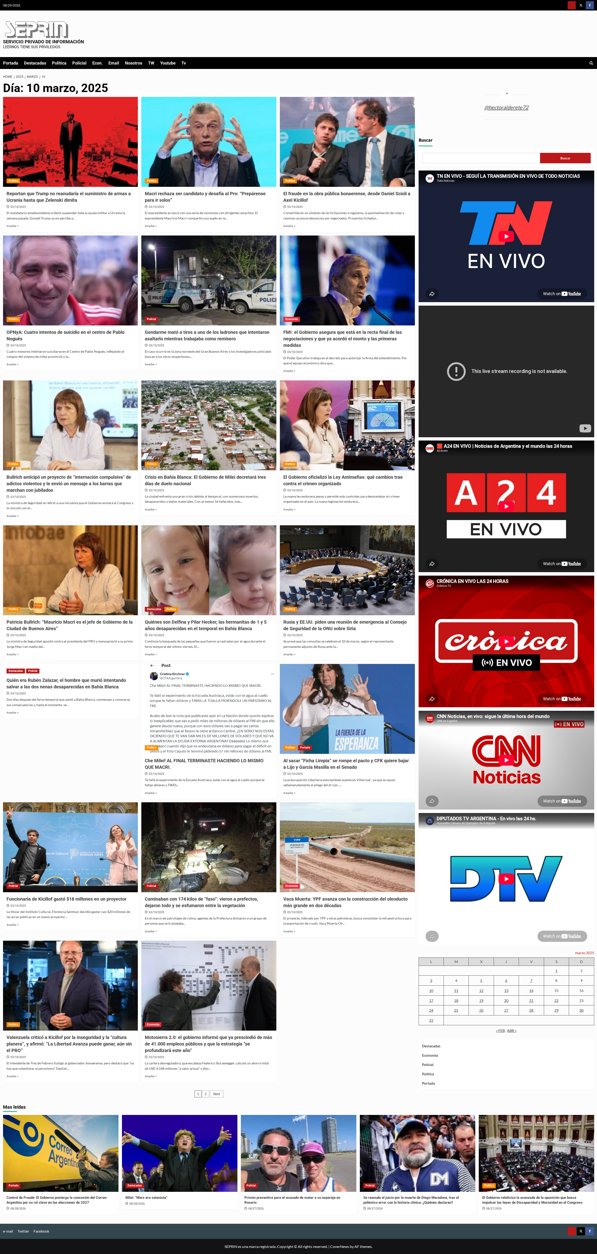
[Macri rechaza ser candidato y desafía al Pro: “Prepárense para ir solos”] (208, 142)
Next (216, 1094)
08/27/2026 (256, 1208)
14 (531, 990)
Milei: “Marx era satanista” (146, 1198)
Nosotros (133, 63)
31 (431, 1020)
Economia (291, 319)
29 (556, 1010)
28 (531, 1010)
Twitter (23, 1231)
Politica (59, 63)
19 (481, 1000)
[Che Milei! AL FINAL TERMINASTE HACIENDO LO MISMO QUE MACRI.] (208, 709)
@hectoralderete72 (506, 107)
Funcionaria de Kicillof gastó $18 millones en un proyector (66, 899)
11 (456, 990)
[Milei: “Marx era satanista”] (179, 1153)
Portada (10, 63)
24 (431, 1010)
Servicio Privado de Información (43, 41)
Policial (79, 63)
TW (151, 63)
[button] (591, 63)
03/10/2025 (18, 206)
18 (456, 1000)
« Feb (500, 1030)
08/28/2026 (18, 1208)
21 (531, 1000)
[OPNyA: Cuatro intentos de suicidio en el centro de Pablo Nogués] (70, 280)
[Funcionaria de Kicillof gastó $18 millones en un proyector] (70, 847)
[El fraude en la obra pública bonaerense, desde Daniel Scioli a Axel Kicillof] (347, 142)
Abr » (512, 1030)
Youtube (168, 63)
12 (481, 990)
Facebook (41, 1231)
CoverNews (339, 1246)
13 (506, 990)
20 (506, 1000)
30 (581, 1010)
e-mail (8, 1231)
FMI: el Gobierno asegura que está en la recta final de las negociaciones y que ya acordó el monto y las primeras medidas (342, 338)
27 (506, 1010)
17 (431, 1000)
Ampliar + (13, 226)
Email (113, 63)
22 (556, 1000)
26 (481, 1010)
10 (431, 990)
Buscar (426, 140)
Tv (183, 63)
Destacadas (35, 63)
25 (456, 1010)
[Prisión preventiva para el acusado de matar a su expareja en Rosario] (298, 1153)
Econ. (97, 63)
